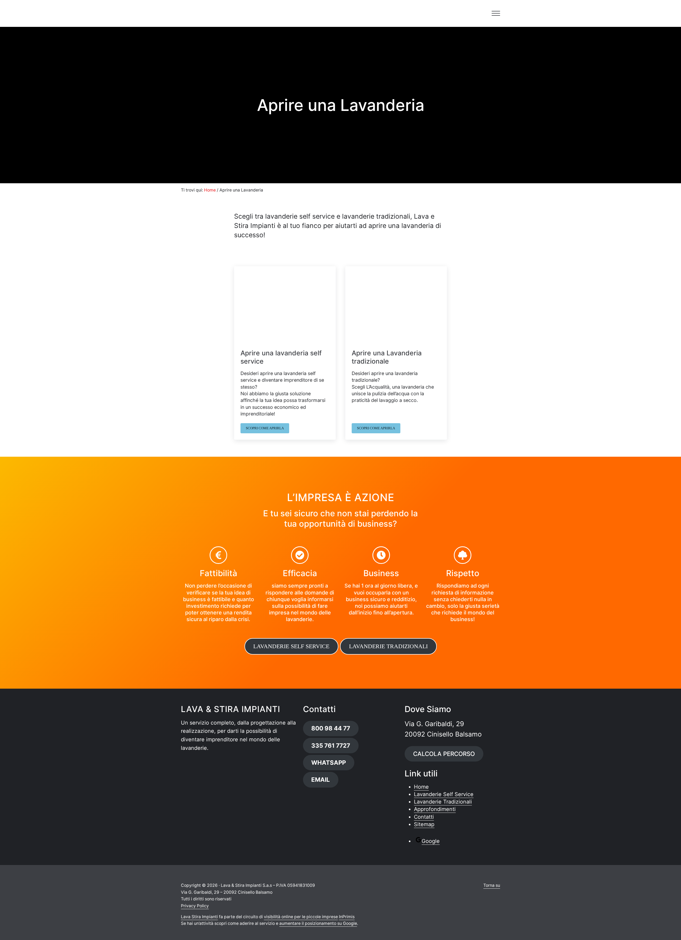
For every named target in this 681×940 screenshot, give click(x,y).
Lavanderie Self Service (444, 794)
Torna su (491, 885)
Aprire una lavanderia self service (281, 357)
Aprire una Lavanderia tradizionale (387, 357)
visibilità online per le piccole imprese (301, 916)
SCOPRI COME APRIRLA (267, 429)
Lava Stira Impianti (199, 916)
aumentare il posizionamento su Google (318, 923)
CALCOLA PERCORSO (444, 753)
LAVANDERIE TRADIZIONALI (388, 646)
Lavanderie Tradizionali (443, 801)
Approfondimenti (435, 809)
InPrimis (347, 916)
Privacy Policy (195, 905)
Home (421, 787)
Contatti (424, 817)
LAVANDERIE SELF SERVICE (291, 646)
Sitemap (424, 824)
